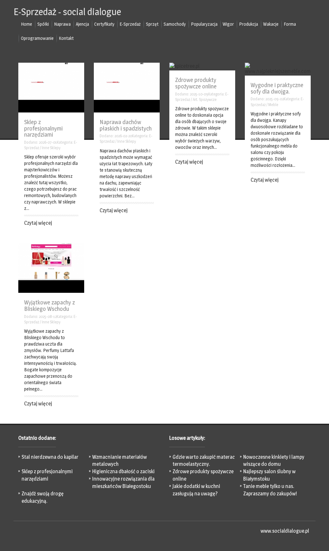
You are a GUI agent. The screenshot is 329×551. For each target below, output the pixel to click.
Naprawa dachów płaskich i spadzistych (126, 125)
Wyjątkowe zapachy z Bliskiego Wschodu (49, 305)
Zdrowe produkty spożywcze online (196, 83)
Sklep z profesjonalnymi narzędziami (43, 128)
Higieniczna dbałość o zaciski (123, 471)
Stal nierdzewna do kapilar (50, 457)
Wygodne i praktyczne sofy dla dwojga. (277, 88)
